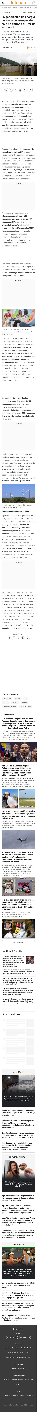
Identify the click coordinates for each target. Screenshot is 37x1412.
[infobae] (18, 3)
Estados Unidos (13, 1352)
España (29, 1348)
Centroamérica (10, 1357)
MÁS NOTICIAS (18, 942)
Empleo (22, 1368)
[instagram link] (16, 1337)
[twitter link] (12, 1337)
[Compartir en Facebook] (11, 89)
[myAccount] (33, 2)
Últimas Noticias (21, 1357)
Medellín (5, 702)
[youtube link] (20, 1337)
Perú (27, 1352)
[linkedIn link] (29, 1337)
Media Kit (18, 1384)
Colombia (5, 12)
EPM (25, 698)
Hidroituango (7, 698)
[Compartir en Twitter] (15, 89)
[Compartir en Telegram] (24, 89)
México (22, 1352)
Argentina (15, 1348)
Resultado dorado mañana (16, 7)
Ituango (17, 698)
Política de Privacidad (26, 1395)
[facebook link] (7, 1337)
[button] (3, 3)
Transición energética (9, 706)
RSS (29, 1357)
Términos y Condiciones (11, 1395)
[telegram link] (25, 1337)
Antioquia (15, 702)
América (7, 1348)
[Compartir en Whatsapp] (6, 89)
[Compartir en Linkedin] (20, 89)
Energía (24, 702)
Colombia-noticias (25, 706)
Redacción (15, 1368)
